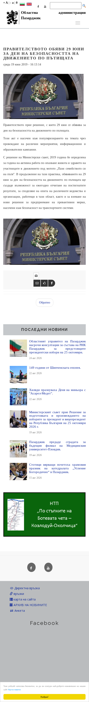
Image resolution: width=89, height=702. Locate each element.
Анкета (19, 610)
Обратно (44, 302)
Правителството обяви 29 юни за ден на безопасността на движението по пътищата (43, 53)
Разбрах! (44, 696)
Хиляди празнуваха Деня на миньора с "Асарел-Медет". (57, 391)
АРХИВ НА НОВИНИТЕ (30, 605)
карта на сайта (24, 599)
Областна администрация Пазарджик (53, 13)
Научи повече (14, 689)
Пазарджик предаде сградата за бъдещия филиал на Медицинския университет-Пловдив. (57, 445)
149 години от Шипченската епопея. (55, 367)
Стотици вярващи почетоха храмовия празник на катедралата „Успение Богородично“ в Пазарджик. (57, 468)
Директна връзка (27, 588)
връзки (18, 594)
